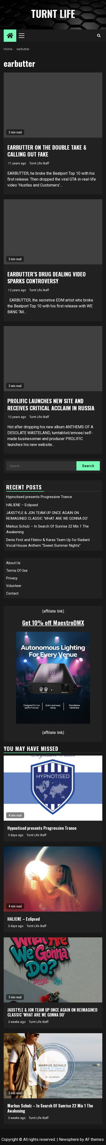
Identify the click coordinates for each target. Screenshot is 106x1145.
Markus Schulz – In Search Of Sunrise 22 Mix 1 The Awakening (50, 1108)
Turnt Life (53, 13)
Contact (12, 593)
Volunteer (13, 586)
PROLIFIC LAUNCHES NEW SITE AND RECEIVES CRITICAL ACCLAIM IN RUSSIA (50, 404)
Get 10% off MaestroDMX (53, 622)
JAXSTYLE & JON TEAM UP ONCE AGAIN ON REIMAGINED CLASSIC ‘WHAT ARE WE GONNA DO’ (52, 1012)
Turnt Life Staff (39, 163)
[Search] (99, 35)
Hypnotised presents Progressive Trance (39, 497)
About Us (13, 563)
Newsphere (69, 1139)
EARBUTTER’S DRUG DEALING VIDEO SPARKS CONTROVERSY (46, 277)
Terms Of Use (17, 570)
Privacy (12, 578)
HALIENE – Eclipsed (22, 505)
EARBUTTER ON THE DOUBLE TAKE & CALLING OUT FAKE (46, 150)
